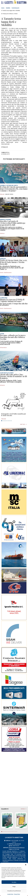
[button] (25, 865)
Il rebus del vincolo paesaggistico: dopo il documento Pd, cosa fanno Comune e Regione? (14, 189)
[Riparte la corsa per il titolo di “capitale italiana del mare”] (14, 286)
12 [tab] (16, 831)
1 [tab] (1, 420)
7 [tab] (9, 420)
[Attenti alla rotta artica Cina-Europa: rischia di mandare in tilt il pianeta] (14, 361)
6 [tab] (8, 420)
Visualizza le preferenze (14, 891)
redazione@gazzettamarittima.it (16, 847)
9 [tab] (12, 831)
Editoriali (2, 194)
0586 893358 (17, 844)
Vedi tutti (22, 424)
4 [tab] (5, 420)
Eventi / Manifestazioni (5, 272)
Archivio (23, 809)
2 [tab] (3, 831)
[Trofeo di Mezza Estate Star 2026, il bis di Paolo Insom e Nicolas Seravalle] (14, 247)
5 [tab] (7, 831)
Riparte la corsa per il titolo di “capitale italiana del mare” (12, 300)
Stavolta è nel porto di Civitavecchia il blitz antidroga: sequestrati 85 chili (12, 223)
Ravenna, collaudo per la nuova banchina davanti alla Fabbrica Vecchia (12, 337)
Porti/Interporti (15, 8)
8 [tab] (11, 420)
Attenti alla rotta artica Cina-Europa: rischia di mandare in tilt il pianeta (13, 376)
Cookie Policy (10, 894)
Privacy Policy (17, 894)
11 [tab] (15, 831)
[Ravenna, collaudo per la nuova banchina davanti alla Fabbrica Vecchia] (14, 322)
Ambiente (2, 385)
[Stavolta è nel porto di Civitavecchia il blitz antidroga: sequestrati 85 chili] (14, 208)
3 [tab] (4, 420)
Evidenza (2, 233)
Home (2, 8)
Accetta (14, 882)
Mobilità (8, 8)
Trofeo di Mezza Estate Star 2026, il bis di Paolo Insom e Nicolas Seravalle (13, 262)
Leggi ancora (14, 416)
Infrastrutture (3, 347)
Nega (14, 886)
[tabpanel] (14, 416)
